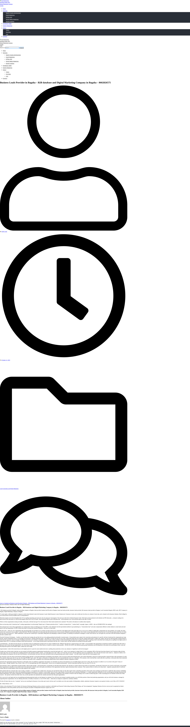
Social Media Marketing (12, 19)
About (4, 28)
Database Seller (7, 24)
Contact (5, 36)
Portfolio (8, 32)
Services (5, 11)
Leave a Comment (31, 603)
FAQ (7, 34)
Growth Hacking (10, 21)
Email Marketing (10, 15)
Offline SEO (9, 17)
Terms (7, 30)
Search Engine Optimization (13, 13)
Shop (4, 9)
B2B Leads (4, 231)
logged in (8, 720)
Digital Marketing (7, 26)
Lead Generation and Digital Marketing (9, 488)
